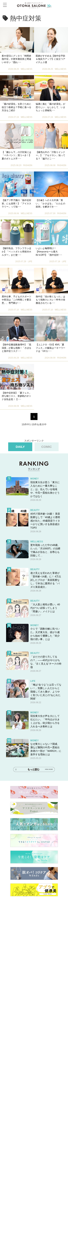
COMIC (46, 447)
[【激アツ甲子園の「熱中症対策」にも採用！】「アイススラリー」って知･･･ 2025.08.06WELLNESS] (17, 184)
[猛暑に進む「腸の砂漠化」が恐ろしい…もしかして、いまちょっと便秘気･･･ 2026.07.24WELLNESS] (51, 88)
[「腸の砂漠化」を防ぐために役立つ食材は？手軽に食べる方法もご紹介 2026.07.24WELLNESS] (17, 88)
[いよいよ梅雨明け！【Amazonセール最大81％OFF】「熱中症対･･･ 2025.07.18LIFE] (51, 232)
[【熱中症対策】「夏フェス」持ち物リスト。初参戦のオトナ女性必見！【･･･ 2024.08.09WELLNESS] (17, 376)
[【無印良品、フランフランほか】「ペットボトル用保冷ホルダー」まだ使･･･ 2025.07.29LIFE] (17, 232)
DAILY (20, 447)
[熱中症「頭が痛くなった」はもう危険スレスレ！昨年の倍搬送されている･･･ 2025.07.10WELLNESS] (51, 280)
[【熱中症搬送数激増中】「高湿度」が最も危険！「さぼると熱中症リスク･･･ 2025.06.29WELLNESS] (17, 328)
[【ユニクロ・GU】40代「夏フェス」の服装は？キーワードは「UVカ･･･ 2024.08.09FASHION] (51, 328)
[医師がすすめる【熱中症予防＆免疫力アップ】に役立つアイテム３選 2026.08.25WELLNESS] (51, 40)
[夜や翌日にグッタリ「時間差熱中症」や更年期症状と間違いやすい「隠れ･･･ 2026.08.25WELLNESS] (17, 40)
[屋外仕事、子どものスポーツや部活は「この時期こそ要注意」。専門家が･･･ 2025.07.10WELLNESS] (17, 280)
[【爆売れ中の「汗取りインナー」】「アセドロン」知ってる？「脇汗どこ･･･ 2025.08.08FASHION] (51, 136)
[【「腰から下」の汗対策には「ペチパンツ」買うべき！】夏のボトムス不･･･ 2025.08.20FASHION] (17, 136)
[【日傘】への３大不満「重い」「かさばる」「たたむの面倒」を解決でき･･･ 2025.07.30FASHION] (51, 184)
